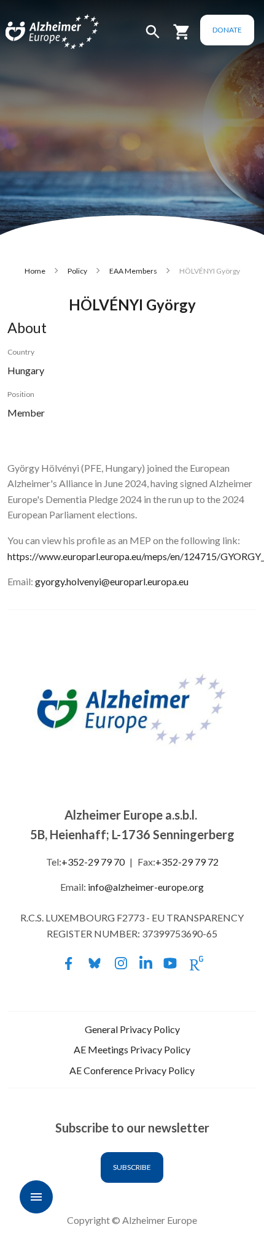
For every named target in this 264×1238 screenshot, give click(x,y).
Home (35, 270)
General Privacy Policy (132, 1029)
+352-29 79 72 (187, 861)
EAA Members (133, 270)
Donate (227, 29)
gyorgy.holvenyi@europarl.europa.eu (111, 581)
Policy (77, 270)
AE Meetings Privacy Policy (132, 1049)
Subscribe (132, 1167)
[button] (153, 37)
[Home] (38, 32)
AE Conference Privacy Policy (132, 1070)
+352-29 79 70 (93, 861)
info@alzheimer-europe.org (146, 887)
